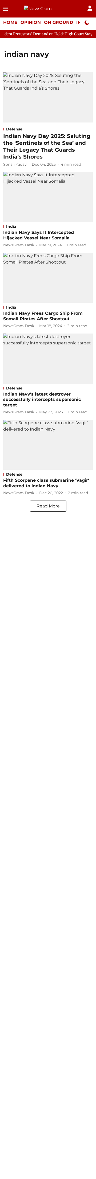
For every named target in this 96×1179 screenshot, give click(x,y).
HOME (10, 22)
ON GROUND (58, 22)
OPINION (31, 22)
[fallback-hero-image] (48, 97)
